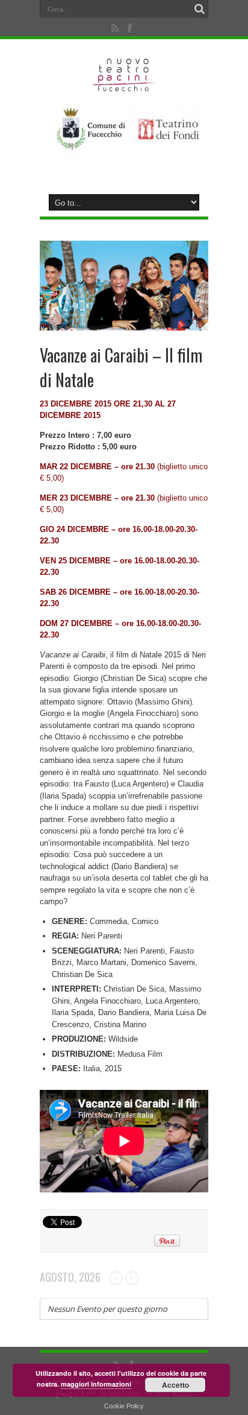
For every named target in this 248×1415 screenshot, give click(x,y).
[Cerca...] (199, 9)
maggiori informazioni (96, 1383)
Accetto (175, 1384)
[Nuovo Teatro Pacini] (124, 87)
